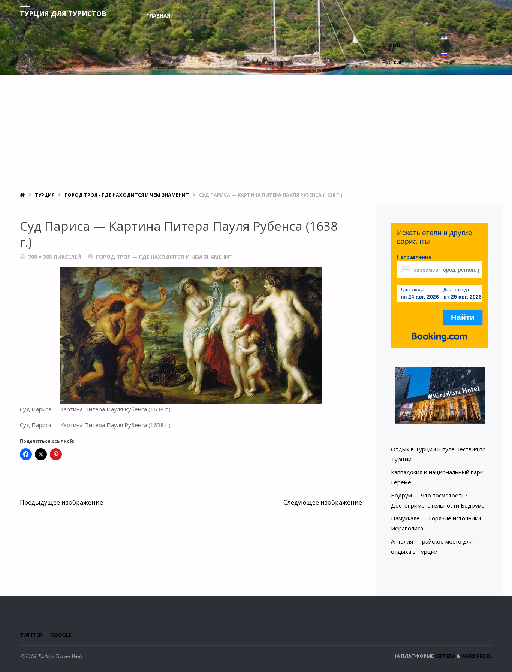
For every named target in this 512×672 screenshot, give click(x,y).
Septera (444, 656)
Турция (45, 194)
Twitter (31, 635)
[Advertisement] (256, 131)
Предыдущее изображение (61, 502)
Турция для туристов (63, 13)
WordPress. (476, 656)
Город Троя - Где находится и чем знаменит (126, 194)
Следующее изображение (322, 502)
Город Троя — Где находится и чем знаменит (164, 257)
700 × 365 (41, 257)
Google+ (62, 635)
